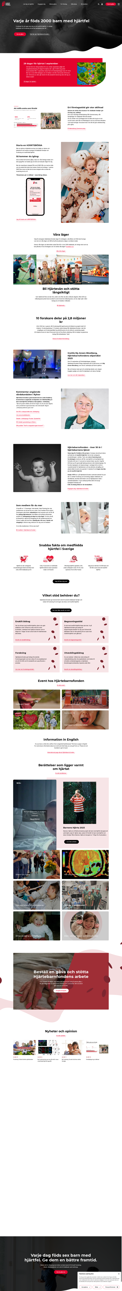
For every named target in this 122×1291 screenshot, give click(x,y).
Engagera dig (41, 4)
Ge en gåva (110, 4)
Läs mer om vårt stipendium (76, 375)
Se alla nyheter (60, 1035)
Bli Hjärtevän (61, 305)
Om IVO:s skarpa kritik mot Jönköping (27, 411)
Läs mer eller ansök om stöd (61, 610)
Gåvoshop (74, 4)
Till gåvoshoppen (61, 990)
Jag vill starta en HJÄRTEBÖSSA (26, 219)
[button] (119, 1274)
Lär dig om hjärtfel (28, 4)
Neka (96, 1287)
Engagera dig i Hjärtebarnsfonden (78, 488)
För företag (64, 4)
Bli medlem (84, 4)
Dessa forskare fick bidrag (61, 338)
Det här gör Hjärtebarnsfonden (39, 34)
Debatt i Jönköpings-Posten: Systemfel (28, 418)
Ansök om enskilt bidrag (22, 640)
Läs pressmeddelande (23, 415)
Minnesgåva (52, 4)
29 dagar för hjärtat (30, 81)
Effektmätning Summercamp (76, 128)
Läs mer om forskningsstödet (24, 669)
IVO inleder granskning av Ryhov (26, 422)
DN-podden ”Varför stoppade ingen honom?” (29, 425)
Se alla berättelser (60, 773)
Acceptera (85, 1287)
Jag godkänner (35, 819)
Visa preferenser (110, 1287)
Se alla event (61, 685)
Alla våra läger (60, 251)
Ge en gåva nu (61, 1272)
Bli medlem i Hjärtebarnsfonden (25, 530)
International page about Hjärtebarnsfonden (60, 752)
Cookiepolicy (35, 815)
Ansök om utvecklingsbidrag (73, 669)
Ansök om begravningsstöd (72, 640)
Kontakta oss (70, 246)
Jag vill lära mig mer (61, 581)
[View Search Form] (98, 4)
